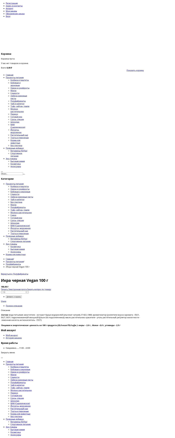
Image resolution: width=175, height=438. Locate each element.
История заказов (14, 338)
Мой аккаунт (12, 335)
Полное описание (14, 305)
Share (3, 301)
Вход (8, 16)
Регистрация (12, 3)
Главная (9, 259)
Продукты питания (15, 261)
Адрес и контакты (14, 6)
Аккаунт (9, 8)
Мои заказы (11, 11)
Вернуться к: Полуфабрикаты (14, 274)
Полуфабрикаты (13, 264)
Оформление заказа (15, 13)
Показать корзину (135, 70)
